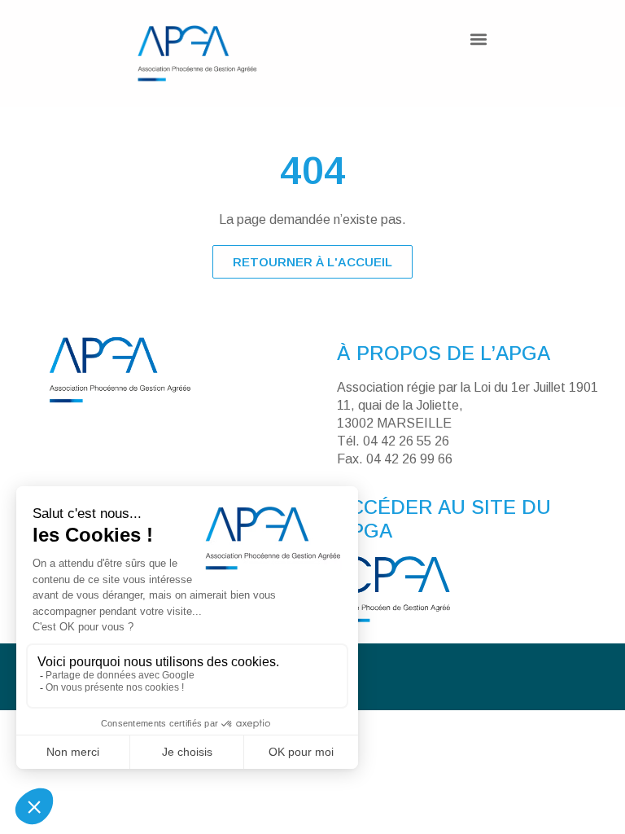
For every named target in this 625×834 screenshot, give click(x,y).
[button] (478, 38)
